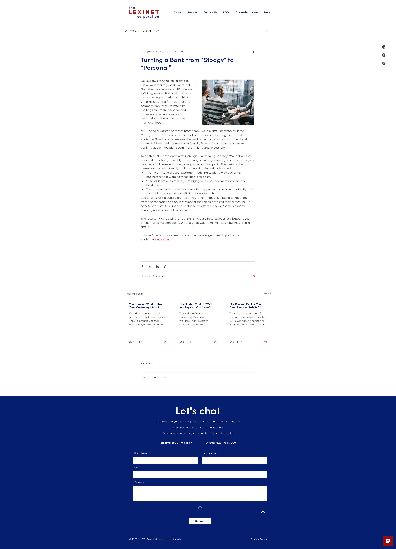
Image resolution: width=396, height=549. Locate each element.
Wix (179, 539)
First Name (140, 453)
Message (139, 482)
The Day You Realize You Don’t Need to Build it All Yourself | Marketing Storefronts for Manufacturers (245, 306)
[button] (266, 31)
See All (267, 293)
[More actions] (253, 51)
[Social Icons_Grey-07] (384, 47)
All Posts (130, 31)
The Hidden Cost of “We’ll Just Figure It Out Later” (195, 306)
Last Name (209, 453)
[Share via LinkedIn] (157, 266)
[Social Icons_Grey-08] (384, 55)
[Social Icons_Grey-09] (384, 63)
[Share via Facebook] (142, 266)
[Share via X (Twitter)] (149, 266)
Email (137, 467)
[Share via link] (165, 266)
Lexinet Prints (150, 31)
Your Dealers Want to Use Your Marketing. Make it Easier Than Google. (145, 306)
